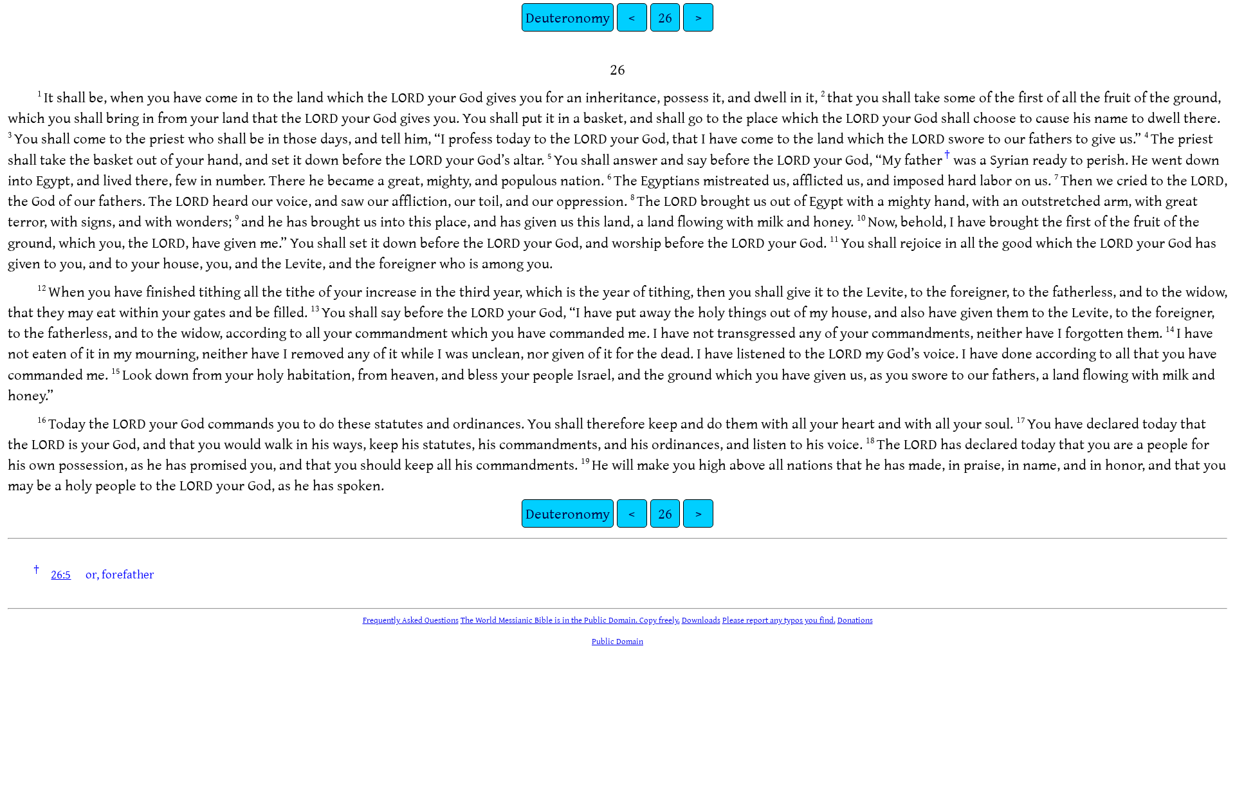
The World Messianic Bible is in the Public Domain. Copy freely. (570, 619)
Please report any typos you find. (779, 619)
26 (665, 17)
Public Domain (617, 640)
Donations (855, 619)
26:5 (61, 574)
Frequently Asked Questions (411, 619)
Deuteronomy (568, 17)
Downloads (701, 619)
